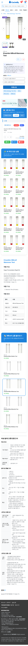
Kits (5, 13)
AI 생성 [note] (5, 17)
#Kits (19, 91)
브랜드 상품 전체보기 (9, 82)
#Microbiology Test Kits (10, 91)
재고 (22, 115)
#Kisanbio (6, 93)
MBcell (5, 51)
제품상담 (14, 87)
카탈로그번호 (7, 115)
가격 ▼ (16, 115)
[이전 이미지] (3, 28)
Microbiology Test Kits (14, 13)
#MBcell (13, 93)
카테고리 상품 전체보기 (10, 78)
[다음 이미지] (24, 28)
